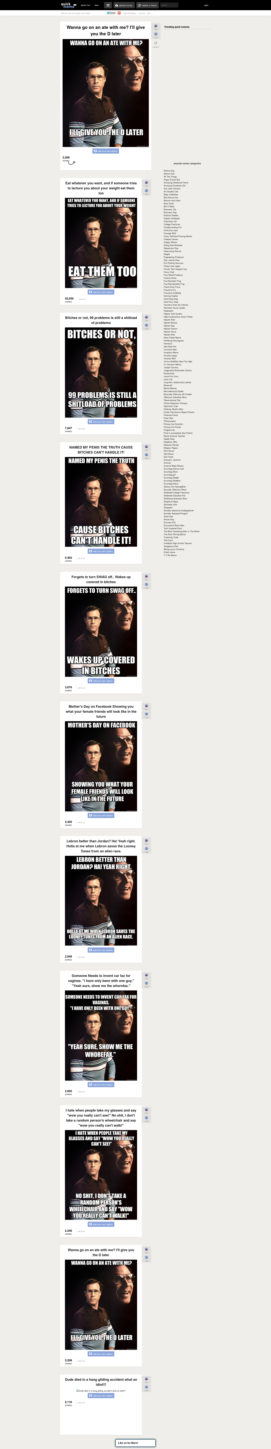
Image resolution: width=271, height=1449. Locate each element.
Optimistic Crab (171, 406)
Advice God (169, 173)
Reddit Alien (169, 438)
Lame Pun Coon (171, 376)
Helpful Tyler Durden (173, 313)
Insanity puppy (170, 355)
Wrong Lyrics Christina (174, 549)
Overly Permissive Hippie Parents (179, 412)
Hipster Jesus (170, 331)
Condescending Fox (173, 227)
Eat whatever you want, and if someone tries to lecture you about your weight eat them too (101, 187)
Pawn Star (168, 418)
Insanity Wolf (170, 358)
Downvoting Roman (172, 251)
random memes (108, 5)
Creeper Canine (171, 239)
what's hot (85, 5)
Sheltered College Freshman (176, 492)
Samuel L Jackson (172, 459)
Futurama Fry (170, 289)
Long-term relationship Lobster (177, 382)
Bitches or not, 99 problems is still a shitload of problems (101, 320)
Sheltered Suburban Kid (174, 495)
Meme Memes (170, 388)
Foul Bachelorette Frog (174, 283)
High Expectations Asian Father (178, 316)
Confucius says (171, 230)
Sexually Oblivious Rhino (175, 489)
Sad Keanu (169, 453)
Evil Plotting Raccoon (173, 263)
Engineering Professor (174, 257)
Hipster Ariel (169, 319)
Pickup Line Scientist (173, 423)
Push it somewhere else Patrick (178, 432)
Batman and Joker (172, 200)
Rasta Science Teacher (174, 435)
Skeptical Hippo (171, 501)
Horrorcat (168, 343)
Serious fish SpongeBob (175, 486)
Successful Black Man (174, 525)
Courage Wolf (170, 233)
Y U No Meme (170, 555)
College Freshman (172, 224)
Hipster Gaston (170, 328)
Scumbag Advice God (174, 468)
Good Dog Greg (171, 298)
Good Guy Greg (171, 301)
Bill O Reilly (169, 206)
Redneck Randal (171, 444)
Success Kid (169, 522)
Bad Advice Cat (171, 197)
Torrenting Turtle (171, 537)
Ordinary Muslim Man (173, 409)
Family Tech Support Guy (175, 268)
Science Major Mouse (173, 465)
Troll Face (168, 540)
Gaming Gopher (171, 295)
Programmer (169, 429)
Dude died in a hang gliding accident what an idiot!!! (101, 1382)
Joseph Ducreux (171, 367)
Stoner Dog (169, 519)
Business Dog (170, 212)
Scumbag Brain (171, 471)
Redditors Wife (170, 441)
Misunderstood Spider (173, 391)
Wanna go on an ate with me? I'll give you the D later (101, 1252)
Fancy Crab (169, 271)
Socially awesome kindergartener (179, 510)
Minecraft (168, 385)
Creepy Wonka (170, 242)
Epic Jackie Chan (172, 260)
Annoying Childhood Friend (176, 182)
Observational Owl (172, 400)
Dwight (167, 254)
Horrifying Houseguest (174, 340)
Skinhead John (170, 504)
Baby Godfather (171, 194)
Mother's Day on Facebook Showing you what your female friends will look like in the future (101, 711)
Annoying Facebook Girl (175, 185)
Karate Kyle (169, 373)
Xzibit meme (169, 552)
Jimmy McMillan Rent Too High (178, 361)
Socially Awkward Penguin (176, 513)
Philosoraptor (170, 421)
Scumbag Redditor (172, 480)
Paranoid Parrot (171, 415)
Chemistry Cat (170, 221)
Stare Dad (168, 516)
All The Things (170, 176)
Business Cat (170, 209)
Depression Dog (171, 248)
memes (141, 13)
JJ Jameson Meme (172, 364)
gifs (149, 13)
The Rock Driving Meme (175, 534)
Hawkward (168, 310)
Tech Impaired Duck (173, 528)
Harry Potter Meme (172, 337)
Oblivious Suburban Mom (175, 397)
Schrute (167, 462)
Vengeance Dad (171, 546)
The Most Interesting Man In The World (181, 531)
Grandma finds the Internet (176, 304)
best (97, 5)
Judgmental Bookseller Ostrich (178, 370)
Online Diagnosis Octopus (175, 403)
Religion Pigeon (171, 447)
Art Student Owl (171, 191)
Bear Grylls (169, 203)
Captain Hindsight (172, 218)
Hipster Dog (169, 325)
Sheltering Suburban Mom (175, 498)
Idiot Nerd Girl (170, 346)
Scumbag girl (170, 474)
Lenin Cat (168, 379)
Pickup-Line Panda (172, 426)
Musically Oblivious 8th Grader (178, 394)
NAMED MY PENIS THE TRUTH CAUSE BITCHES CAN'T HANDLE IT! (101, 450)
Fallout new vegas (172, 266)
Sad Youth (168, 456)
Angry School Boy (172, 179)
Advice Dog (169, 170)
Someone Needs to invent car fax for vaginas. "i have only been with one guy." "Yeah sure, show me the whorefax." (101, 980)
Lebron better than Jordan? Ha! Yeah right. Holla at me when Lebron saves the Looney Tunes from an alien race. (101, 845)
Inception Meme (171, 352)
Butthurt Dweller (171, 215)
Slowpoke (168, 507)
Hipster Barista (170, 322)
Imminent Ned (170, 349)
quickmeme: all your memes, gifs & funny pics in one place (68, 5)
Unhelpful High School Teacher (178, 543)
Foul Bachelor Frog (172, 280)
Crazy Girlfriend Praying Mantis (178, 236)
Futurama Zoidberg (172, 292)
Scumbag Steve (171, 483)
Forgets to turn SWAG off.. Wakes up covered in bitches (101, 579)
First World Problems (173, 274)
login (206, 5)
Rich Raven (169, 450)
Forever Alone (170, 277)
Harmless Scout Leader (174, 307)
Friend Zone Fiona (172, 286)
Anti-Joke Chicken (172, 188)
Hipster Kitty (169, 334)
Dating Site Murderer (173, 245)
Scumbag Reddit (171, 477)
